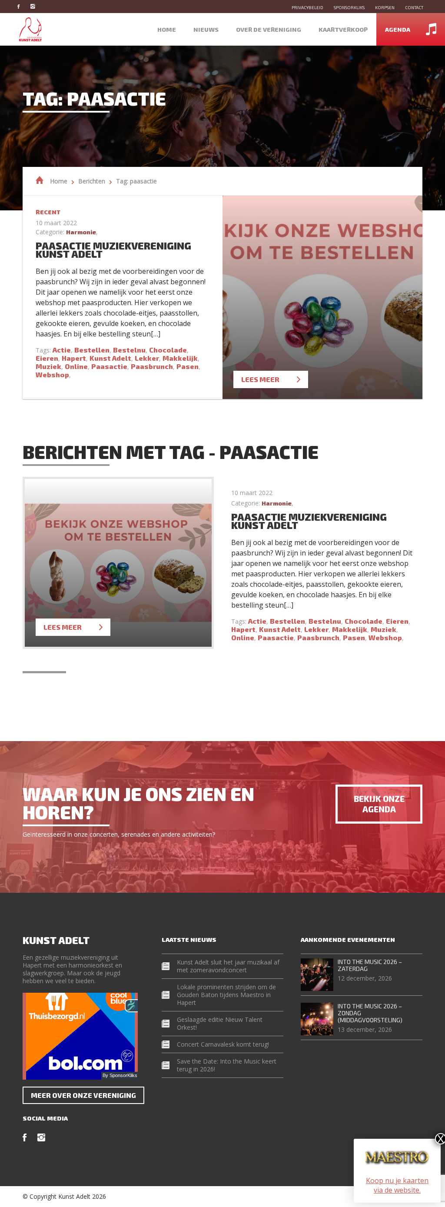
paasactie (109, 366)
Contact (414, 7)
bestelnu (129, 350)
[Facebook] (22, 6)
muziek (48, 366)
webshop (52, 374)
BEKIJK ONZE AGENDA (379, 804)
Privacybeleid (307, 7)
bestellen (92, 350)
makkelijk (180, 358)
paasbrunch (152, 366)
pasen (187, 366)
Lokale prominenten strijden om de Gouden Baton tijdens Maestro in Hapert (226, 995)
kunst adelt (110, 358)
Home (166, 29)
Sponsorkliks (349, 7)
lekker (147, 358)
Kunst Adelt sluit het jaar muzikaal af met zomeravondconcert (228, 966)
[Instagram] (37, 6)
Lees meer (260, 379)
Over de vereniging (268, 29)
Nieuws (206, 29)
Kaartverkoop (343, 29)
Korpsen (385, 7)
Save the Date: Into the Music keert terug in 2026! (226, 1065)
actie (62, 350)
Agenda (397, 29)
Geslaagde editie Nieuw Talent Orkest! (219, 1023)
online (76, 366)
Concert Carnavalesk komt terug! (223, 1044)
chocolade (168, 350)
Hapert (74, 358)
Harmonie (81, 232)
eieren (47, 358)
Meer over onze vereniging (83, 1095)
